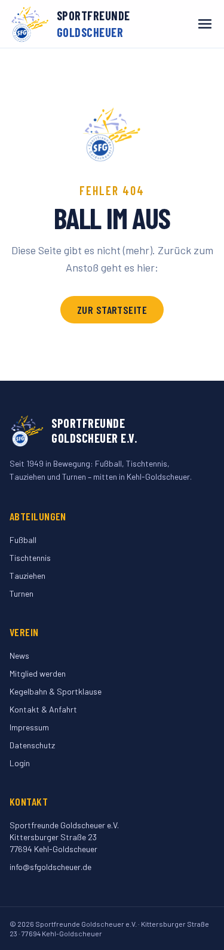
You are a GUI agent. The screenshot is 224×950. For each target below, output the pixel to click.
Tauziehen (27, 575)
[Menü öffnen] (205, 24)
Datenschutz (32, 745)
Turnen (21, 593)
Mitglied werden (38, 673)
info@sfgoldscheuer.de (50, 867)
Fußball (23, 540)
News (19, 655)
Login (20, 763)
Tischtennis (30, 558)
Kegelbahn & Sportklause (56, 691)
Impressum (29, 727)
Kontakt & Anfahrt (43, 709)
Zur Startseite (112, 309)
